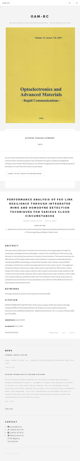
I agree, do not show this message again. (25, 173)
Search (69, 3)
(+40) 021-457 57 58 (16, 430)
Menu (76, 3)
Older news (9, 409)
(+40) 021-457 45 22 (16, 432)
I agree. (40, 144)
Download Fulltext (11, 332)
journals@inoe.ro (15, 427)
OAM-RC (6, 3)
